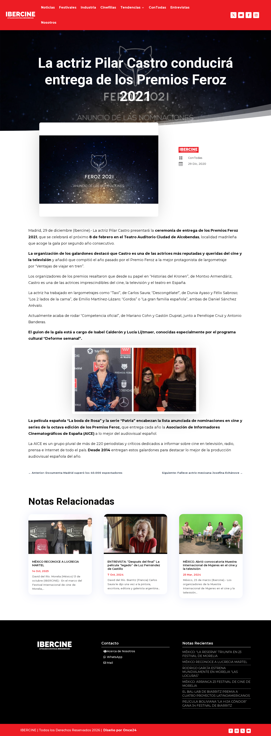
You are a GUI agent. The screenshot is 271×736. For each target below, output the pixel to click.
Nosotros (48, 22)
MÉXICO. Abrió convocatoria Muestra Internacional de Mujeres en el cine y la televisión (210, 565)
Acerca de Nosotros (121, 651)
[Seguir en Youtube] (241, 15)
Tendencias (130, 7)
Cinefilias (108, 7)
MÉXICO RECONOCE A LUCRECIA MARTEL (214, 662)
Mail (110, 663)
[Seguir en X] (233, 15)
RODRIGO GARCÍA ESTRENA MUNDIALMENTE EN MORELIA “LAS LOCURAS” (210, 672)
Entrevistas (179, 7)
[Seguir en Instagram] (256, 15)
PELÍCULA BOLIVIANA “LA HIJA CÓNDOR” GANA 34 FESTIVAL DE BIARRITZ (214, 703)
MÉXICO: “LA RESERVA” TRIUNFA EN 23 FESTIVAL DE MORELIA (211, 654)
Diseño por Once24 (119, 730)
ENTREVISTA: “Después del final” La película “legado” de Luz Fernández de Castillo (134, 565)
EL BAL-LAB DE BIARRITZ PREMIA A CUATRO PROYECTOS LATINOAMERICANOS (216, 693)
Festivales (67, 7)
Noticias (48, 7)
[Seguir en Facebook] (249, 15)
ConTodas (157, 7)
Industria (88, 7)
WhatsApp (114, 657)
